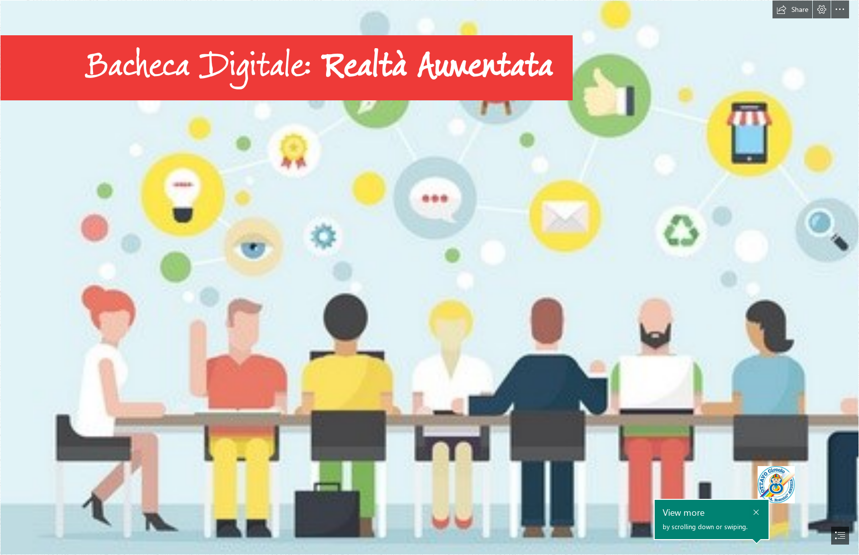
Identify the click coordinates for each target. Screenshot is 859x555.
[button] (792, 9)
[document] (429, 277)
